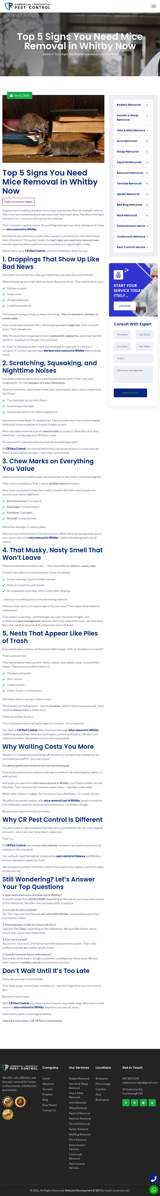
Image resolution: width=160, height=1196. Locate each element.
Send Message (130, 392)
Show (29, 201)
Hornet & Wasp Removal (127, 117)
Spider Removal (128, 194)
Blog (45, 1099)
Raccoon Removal (130, 173)
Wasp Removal (128, 152)
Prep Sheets (49, 1105)
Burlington (102, 1099)
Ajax (98, 1094)
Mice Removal (127, 215)
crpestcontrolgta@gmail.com (140, 1082)
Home (46, 54)
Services (47, 1089)
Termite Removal (129, 183)
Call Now (124, 306)
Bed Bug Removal (129, 205)
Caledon (101, 1089)
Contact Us (49, 1110)
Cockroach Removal (131, 236)
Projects (47, 1094)
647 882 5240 (130, 1078)
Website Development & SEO (83, 1190)
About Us (48, 1083)
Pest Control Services (132, 247)
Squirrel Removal (129, 162)
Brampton (102, 1078)
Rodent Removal (129, 105)
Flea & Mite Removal (131, 130)
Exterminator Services (133, 226)
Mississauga (103, 1083)
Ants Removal (127, 141)
